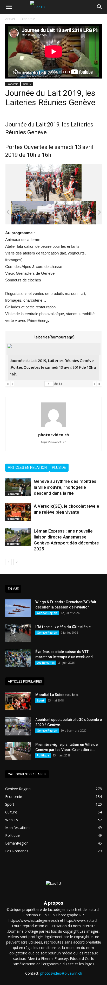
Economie (28, 19)
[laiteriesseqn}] (85, 212)
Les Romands (46, 662)
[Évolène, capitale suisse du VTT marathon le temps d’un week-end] (18, 658)
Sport (40, 700)
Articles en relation (27, 467)
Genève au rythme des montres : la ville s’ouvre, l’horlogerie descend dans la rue (66, 487)
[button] (99, 7)
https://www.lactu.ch (53, 442)
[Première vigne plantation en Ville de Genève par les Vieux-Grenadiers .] (18, 751)
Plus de (59, 467)
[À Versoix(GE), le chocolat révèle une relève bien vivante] (18, 512)
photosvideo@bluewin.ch (61, 973)
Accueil (10, 19)
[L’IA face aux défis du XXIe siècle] (18, 633)
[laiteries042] (43, 212)
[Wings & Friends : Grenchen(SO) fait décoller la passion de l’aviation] (18, 608)
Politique (43, 755)
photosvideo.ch (53, 434)
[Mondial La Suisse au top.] (18, 701)
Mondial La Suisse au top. (57, 695)
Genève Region (47, 613)
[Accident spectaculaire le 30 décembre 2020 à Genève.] (18, 726)
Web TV (27, 84)
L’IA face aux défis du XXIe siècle (63, 627)
